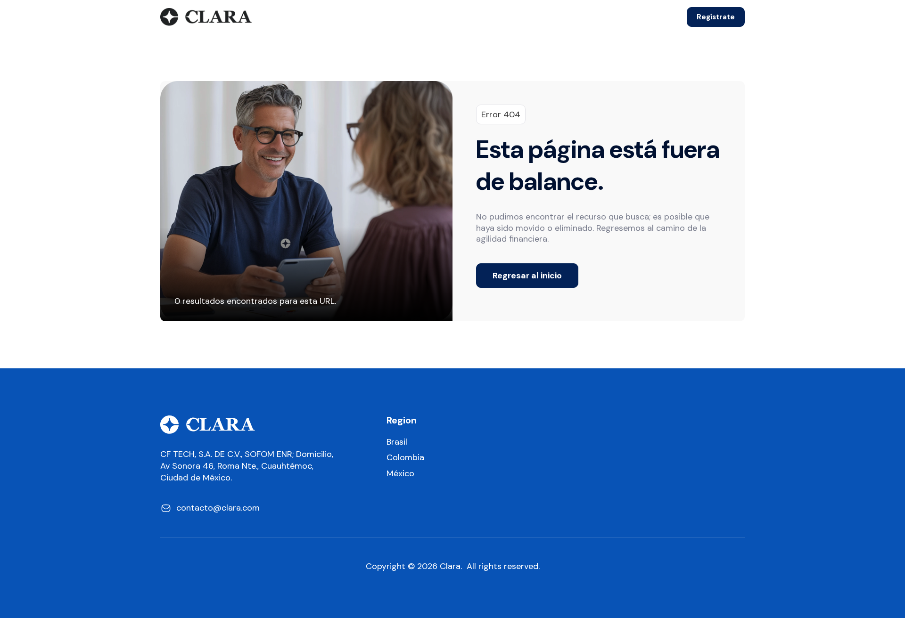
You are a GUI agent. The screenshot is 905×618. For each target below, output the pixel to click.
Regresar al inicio (527, 275)
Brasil (397, 442)
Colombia (405, 457)
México (400, 473)
